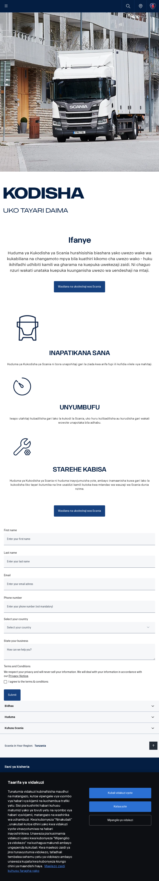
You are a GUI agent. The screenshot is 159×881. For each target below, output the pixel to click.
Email (7, 575)
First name (10, 530)
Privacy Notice (18, 676)
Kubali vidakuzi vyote (120, 793)
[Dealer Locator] (140, 6)
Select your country (16, 619)
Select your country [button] (19, 627)
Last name (10, 552)
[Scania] (153, 6)
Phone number (13, 597)
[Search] (128, 6)
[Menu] (6, 6)
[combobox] (79, 627)
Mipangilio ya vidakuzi (120, 820)
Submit (12, 695)
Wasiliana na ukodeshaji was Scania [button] (79, 286)
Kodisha (43, 193)
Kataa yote (120, 806)
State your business (16, 641)
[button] (79, 706)
